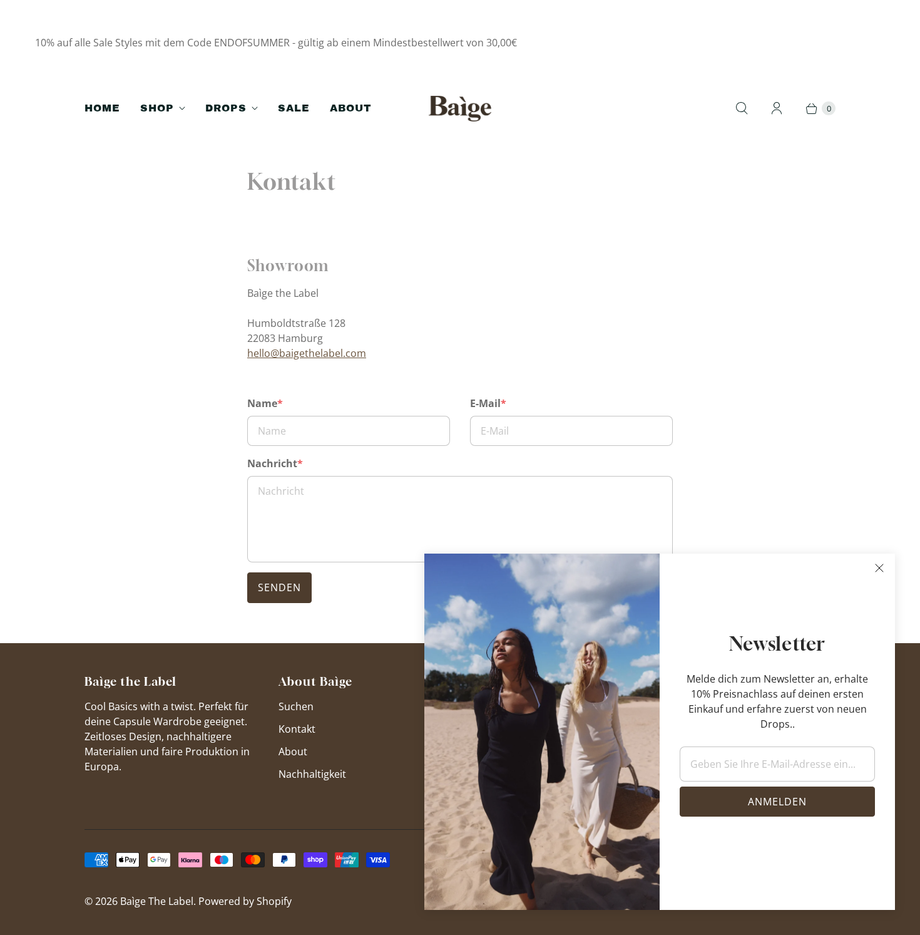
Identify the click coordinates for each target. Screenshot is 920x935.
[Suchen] (741, 108)
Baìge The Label (156, 901)
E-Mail (488, 403)
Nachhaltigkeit (312, 774)
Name (265, 403)
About (351, 108)
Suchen (296, 706)
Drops (226, 108)
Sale (294, 108)
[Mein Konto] (776, 108)
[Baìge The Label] (460, 108)
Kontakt (297, 729)
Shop (157, 108)
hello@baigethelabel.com (306, 353)
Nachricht (275, 463)
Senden (279, 587)
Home (102, 108)
